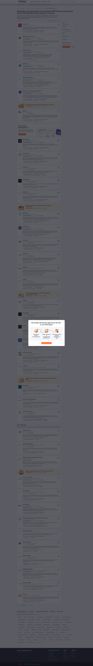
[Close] (63, 321)
